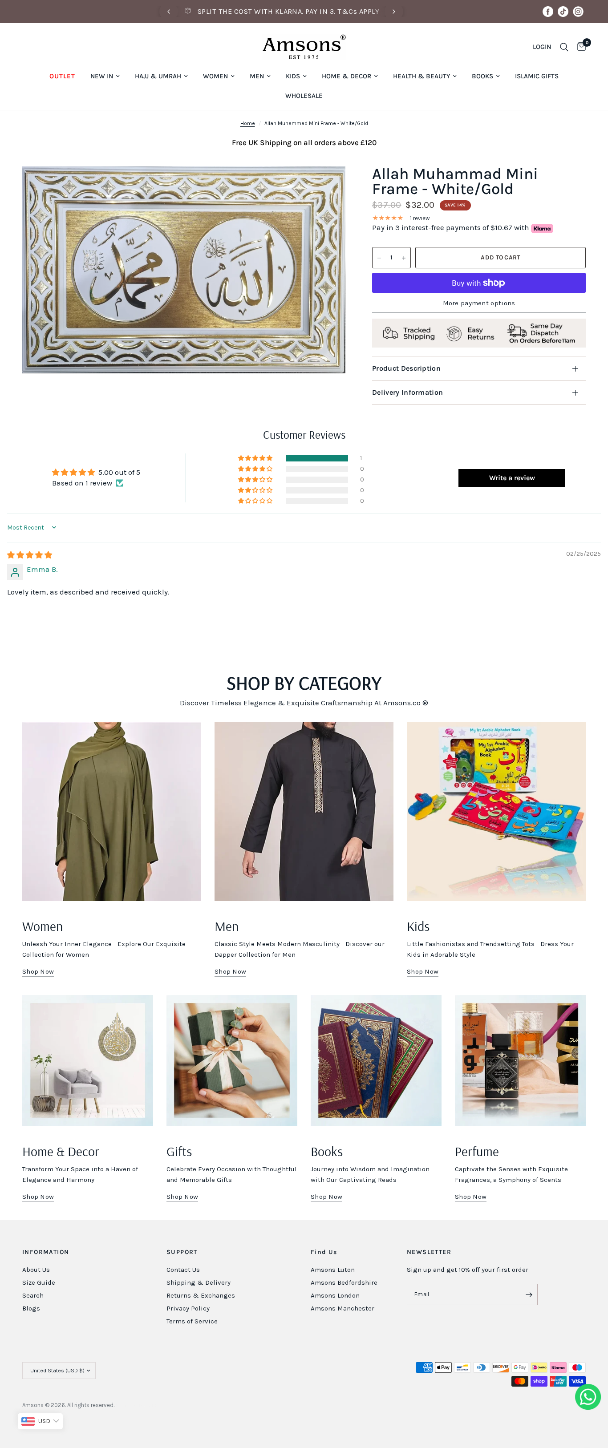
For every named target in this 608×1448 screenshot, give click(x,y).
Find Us (324, 1252)
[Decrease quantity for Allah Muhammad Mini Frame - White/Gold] (379, 258)
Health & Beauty (421, 76)
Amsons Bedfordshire (344, 1282)
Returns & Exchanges (200, 1295)
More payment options (479, 303)
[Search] (564, 47)
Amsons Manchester (342, 1308)
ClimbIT (156, 1405)
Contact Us (183, 1270)
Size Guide (38, 1282)
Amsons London (335, 1295)
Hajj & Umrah (158, 76)
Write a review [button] (512, 477)
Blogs (31, 1308)
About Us (36, 1270)
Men (257, 76)
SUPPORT (182, 1252)
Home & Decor (346, 76)
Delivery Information (407, 392)
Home (247, 123)
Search (33, 1295)
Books (482, 76)
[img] (29, 554)
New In (101, 76)
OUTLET (62, 76)
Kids (293, 76)
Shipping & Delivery (198, 1282)
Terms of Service (192, 1321)
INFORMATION (45, 1252)
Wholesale (304, 96)
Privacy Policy (188, 1308)
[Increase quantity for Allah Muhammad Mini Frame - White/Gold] (403, 258)
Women (215, 76)
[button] (256, 458)
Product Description (406, 368)
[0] (579, 47)
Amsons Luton (333, 1270)
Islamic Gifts (537, 76)
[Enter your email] (529, 1294)
